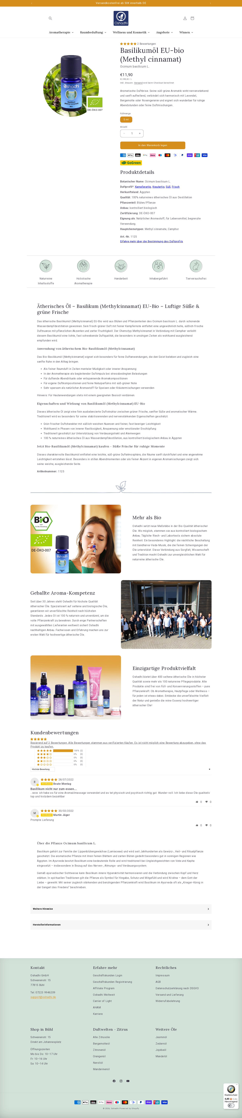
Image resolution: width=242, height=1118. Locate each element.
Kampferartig (143, 186)
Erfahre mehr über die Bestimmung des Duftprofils (151, 241)
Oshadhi (115, 1108)
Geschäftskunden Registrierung (112, 981)
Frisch (176, 186)
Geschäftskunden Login (107, 975)
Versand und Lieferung (170, 994)
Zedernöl (161, 1043)
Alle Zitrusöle (101, 1037)
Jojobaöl (161, 1049)
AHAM (97, 1007)
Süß (168, 186)
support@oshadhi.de (43, 997)
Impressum (163, 975)
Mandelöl (161, 1056)
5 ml (126, 119)
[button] (50, 18)
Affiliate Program (103, 988)
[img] (49, 779)
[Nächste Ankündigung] (210, 3)
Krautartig (158, 186)
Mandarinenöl (101, 1069)
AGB (158, 981)
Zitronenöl (99, 1049)
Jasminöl (161, 1037)
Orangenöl (99, 1056)
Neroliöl (98, 1062)
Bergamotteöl (101, 1043)
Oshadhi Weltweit (104, 994)
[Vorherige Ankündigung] (31, 3)
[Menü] (237, 1085)
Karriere (98, 1013)
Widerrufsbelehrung (168, 1001)
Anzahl (123, 127)
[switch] (231, 1105)
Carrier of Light (102, 1001)
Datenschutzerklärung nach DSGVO (177, 988)
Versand (138, 83)
